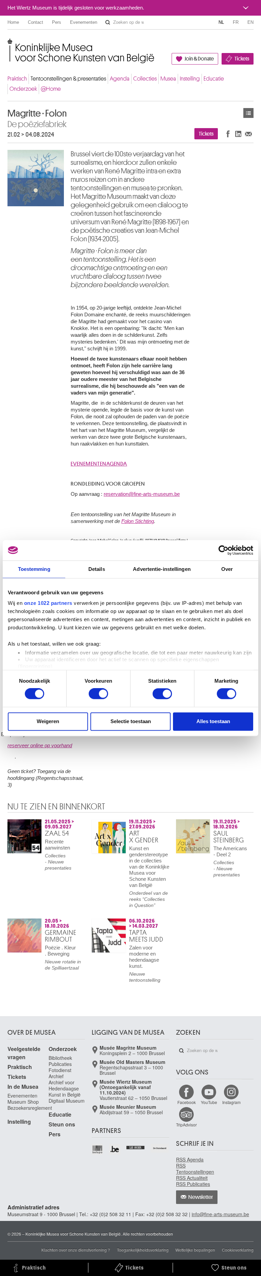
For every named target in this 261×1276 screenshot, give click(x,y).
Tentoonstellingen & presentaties (68, 79)
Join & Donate (199, 59)
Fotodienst (60, 1070)
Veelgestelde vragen (23, 1053)
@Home (51, 89)
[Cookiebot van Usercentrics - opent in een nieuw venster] (223, 550)
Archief (56, 1076)
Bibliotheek (60, 1058)
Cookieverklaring (238, 1250)
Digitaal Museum (67, 1101)
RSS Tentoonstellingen (195, 1169)
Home (13, 22)
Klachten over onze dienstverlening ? (75, 1250)
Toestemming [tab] (34, 569)
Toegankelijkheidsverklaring (143, 1250)
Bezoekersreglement (29, 1108)
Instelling (190, 79)
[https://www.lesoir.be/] (135, 1147)
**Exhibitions (248, 113)
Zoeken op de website (108, 22)
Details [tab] (96, 569)
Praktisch (17, 79)
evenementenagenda (99, 464)
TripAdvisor (186, 1125)
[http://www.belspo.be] (98, 1149)
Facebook (186, 1102)
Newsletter (200, 1197)
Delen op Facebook (228, 134)
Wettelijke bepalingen (195, 1250)
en (250, 22)
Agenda (119, 79)
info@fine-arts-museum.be (220, 1214)
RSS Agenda (190, 1159)
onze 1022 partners (48, 603)
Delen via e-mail (248, 134)
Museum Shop (23, 1102)
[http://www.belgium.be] (115, 1149)
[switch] (98, 693)
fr (236, 22)
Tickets (241, 59)
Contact (35, 22)
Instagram (231, 1102)
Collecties (145, 79)
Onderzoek (23, 89)
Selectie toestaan (130, 721)
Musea (168, 79)
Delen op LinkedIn (238, 134)
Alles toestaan (213, 721)
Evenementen (83, 22)
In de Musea (22, 1086)
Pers (56, 22)
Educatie (214, 79)
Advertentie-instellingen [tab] (161, 569)
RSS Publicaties (193, 1184)
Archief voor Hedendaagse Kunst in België (65, 1088)
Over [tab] (227, 569)
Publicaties (60, 1064)
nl (221, 22)
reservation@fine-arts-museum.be (142, 494)
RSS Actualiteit (192, 1178)
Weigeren (48, 721)
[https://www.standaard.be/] (160, 1148)
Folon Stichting (137, 521)
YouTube (209, 1102)
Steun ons (62, 1124)
